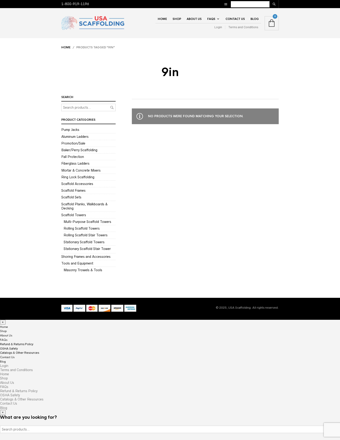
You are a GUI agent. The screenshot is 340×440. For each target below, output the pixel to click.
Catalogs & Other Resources (19, 352)
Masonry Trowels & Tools (83, 270)
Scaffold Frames (73, 190)
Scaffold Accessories (77, 184)
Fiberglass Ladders (75, 163)
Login (218, 27)
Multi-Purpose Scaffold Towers (87, 222)
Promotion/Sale (73, 143)
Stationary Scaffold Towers (84, 242)
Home (162, 19)
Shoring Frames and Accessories (86, 256)
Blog (254, 19)
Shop (177, 19)
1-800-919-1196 (75, 4)
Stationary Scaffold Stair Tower (87, 249)
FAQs (211, 19)
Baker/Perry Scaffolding (79, 150)
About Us (194, 19)
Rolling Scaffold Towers (82, 228)
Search (112, 107)
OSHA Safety (9, 348)
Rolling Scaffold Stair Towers (86, 235)
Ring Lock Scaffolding (77, 177)
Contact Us (235, 19)
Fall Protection (72, 157)
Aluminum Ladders (75, 136)
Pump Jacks (70, 130)
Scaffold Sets (71, 197)
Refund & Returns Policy (16, 344)
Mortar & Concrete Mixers (81, 170)
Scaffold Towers (73, 215)
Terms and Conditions (243, 27)
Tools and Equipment (77, 263)
